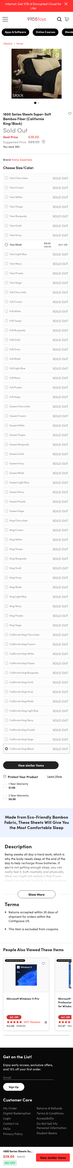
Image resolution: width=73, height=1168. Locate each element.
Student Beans (47, 1133)
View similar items (31, 765)
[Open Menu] (6, 19)
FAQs (7, 1128)
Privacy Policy (13, 1134)
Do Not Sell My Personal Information (51, 1125)
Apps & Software (15, 32)
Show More (36, 894)
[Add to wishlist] (70, 113)
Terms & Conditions (50, 1113)
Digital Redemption (17, 1113)
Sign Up (14, 1087)
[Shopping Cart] (67, 19)
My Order (10, 1108)
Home (19, 43)
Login (7, 1118)
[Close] (66, 4)
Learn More (54, 776)
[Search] (59, 19)
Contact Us (10, 1123)
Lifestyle (7, 43)
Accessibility (45, 1118)
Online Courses (45, 32)
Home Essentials (22, 160)
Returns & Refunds (49, 1108)
